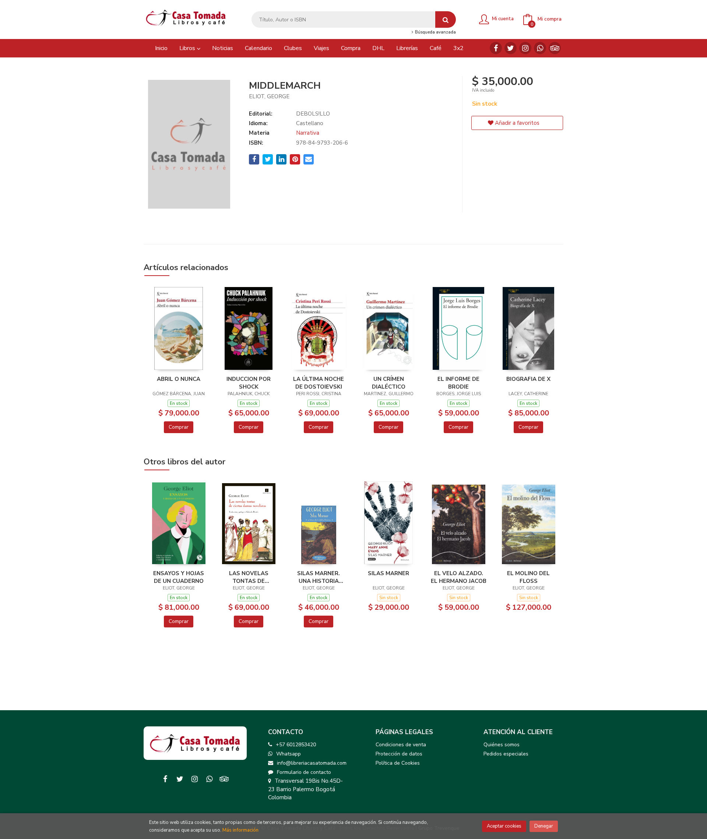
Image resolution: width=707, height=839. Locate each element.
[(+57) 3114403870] (540, 48)
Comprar (179, 427)
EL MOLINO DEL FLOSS (528, 577)
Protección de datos (399, 753)
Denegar (543, 826)
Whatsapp (288, 753)
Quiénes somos (501, 744)
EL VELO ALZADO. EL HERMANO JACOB (458, 577)
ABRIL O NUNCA (178, 379)
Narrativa (307, 133)
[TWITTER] (510, 48)
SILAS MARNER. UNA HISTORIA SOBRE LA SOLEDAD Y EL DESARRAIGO (319, 577)
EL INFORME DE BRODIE (458, 382)
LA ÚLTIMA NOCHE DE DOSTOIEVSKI (318, 382)
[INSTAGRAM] (525, 48)
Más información (240, 830)
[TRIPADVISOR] (555, 48)
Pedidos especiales (505, 753)
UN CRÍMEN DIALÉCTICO (388, 382)
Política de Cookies (398, 763)
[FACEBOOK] (496, 48)
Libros (188, 48)
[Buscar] (445, 19)
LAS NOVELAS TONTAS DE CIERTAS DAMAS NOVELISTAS (248, 577)
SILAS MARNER (388, 573)
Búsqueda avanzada (434, 32)
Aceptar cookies (504, 826)
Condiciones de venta (401, 744)
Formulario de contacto (304, 772)
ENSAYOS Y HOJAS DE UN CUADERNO (178, 577)
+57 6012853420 (296, 744)
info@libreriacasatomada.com (312, 763)
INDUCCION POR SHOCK (248, 382)
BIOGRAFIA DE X (528, 379)
